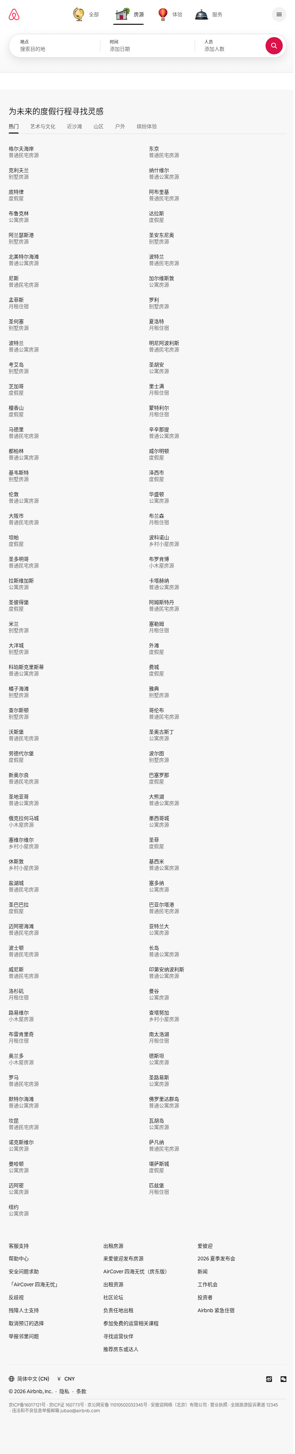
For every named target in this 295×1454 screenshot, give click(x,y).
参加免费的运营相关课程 (131, 1323)
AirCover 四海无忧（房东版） (136, 1271)
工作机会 (208, 1284)
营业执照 (218, 1405)
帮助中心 (19, 1258)
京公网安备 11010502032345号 (117, 1405)
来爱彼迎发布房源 (123, 1258)
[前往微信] (283, 1379)
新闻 (203, 1271)
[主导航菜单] (279, 14)
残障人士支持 (24, 1310)
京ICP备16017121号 (27, 1405)
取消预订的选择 (26, 1323)
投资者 (205, 1297)
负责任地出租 (118, 1310)
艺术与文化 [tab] (42, 126)
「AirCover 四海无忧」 (34, 1284)
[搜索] (274, 45)
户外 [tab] (120, 126)
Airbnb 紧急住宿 (216, 1310)
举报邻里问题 (24, 1336)
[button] (147, 46)
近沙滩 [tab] (74, 126)
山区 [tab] (99, 126)
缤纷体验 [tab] (147, 126)
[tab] (87, 14)
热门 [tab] (14, 126)
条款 (81, 1391)
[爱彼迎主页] (14, 14)
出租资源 (113, 1284)
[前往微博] (269, 1379)
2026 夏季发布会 (216, 1258)
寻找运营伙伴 (118, 1336)
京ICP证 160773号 (66, 1405)
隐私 (64, 1391)
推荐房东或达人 (121, 1349)
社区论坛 (113, 1297)
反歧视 (16, 1297)
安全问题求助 (24, 1271)
